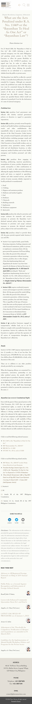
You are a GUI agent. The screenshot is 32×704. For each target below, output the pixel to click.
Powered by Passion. (16, 701)
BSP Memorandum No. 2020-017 (13, 446)
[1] (15, 380)
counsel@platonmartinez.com (16, 694)
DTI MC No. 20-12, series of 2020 (13, 450)
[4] (26, 419)
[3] (7, 411)
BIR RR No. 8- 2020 (9, 448)
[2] (7, 390)
